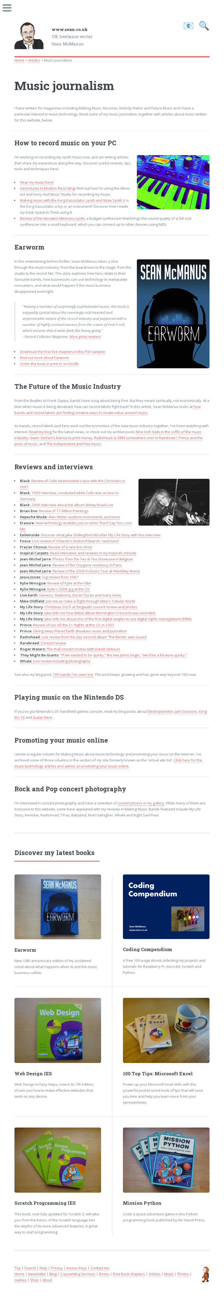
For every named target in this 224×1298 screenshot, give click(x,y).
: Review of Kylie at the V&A (55, 583)
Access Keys (76, 1267)
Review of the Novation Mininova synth (52, 218)
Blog (53, 1273)
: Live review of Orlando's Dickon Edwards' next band (69, 540)
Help (43, 1267)
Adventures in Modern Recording (47, 188)
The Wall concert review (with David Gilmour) (70, 649)
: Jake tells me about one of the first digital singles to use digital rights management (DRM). (106, 618)
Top (17, 1267)
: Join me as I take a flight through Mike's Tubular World (77, 601)
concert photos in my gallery (140, 803)
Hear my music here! (37, 182)
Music (169, 1273)
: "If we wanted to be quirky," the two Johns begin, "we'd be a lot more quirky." (103, 655)
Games (20, 1279)
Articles (34, 60)
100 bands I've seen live (73, 674)
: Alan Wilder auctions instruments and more (70, 516)
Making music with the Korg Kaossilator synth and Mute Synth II (72, 200)
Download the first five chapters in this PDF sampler (62, 351)
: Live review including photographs (55, 661)
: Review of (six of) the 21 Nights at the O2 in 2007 (67, 624)
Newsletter (37, 1273)
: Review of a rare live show (56, 546)
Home (19, 60)
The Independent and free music (73, 443)
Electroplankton (160, 711)
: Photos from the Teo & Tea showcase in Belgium (76, 559)
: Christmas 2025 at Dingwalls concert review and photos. (79, 606)
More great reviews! (85, 336)
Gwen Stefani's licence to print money (61, 437)
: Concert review (43, 643)
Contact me (99, 1267)
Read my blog (40, 431)
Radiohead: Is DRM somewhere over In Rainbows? (135, 437)
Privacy (57, 1267)
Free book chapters (129, 1273)
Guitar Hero (42, 717)
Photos (183, 1273)
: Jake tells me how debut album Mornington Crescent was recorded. (88, 612)
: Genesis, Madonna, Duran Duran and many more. (71, 595)
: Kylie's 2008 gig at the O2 (55, 589)
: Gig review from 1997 (49, 577)
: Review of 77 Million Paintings (54, 510)
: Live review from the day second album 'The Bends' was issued (83, 636)
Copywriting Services (77, 1273)
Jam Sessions (186, 711)
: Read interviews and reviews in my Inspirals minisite (78, 553)
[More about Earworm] (57, 907)
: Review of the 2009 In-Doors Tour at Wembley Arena (80, 571)
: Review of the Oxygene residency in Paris (71, 565)
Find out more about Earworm (44, 357)
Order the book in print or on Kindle (49, 363)
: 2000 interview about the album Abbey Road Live (66, 504)
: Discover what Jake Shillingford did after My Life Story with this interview (90, 534)
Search (30, 1267)
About (47, 1279)
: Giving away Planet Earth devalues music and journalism (73, 630)
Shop (34, 1279)
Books (104, 1273)
